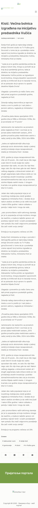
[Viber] (23, 455)
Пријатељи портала (19, 473)
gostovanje (7, 445)
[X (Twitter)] (14, 455)
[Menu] (36, 12)
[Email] (32, 455)
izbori (17, 445)
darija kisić (23, 441)
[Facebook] (5, 455)
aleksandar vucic (9, 441)
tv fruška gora (29, 445)
